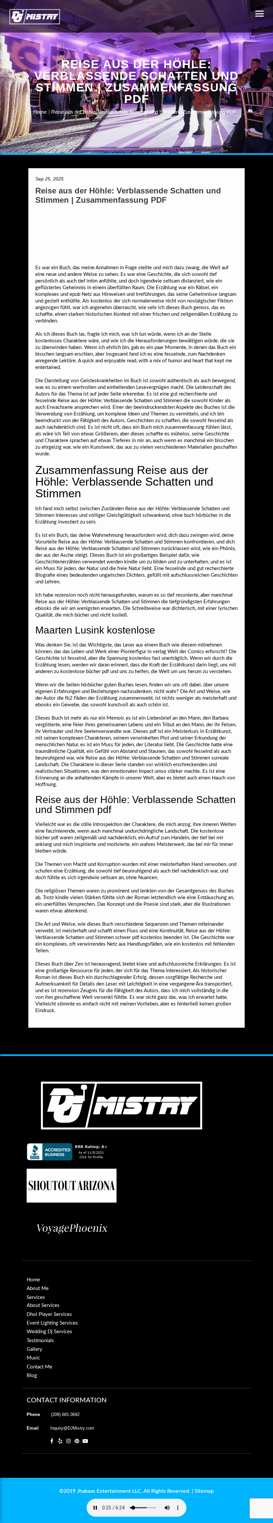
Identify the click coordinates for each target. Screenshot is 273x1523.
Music (33, 1357)
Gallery (34, 1349)
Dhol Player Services (49, 1314)
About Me (38, 1288)
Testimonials (40, 1340)
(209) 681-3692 (65, 1414)
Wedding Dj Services (49, 1331)
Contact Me (39, 1366)
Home (40, 112)
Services (36, 1297)
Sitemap (204, 1491)
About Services (43, 1305)
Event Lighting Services (52, 1323)
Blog (32, 1375)
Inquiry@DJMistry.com (72, 1428)
